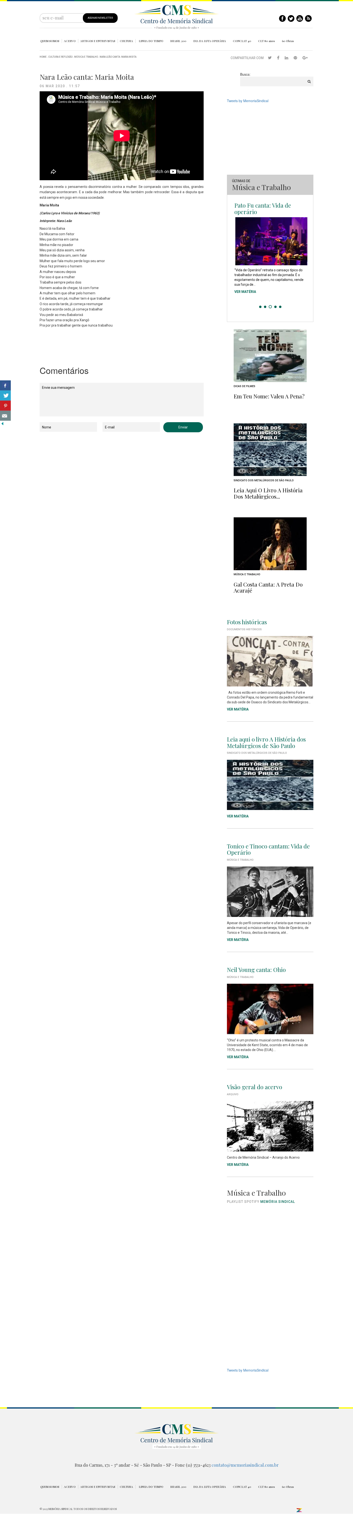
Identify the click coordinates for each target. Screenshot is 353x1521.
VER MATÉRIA (245, 291)
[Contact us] (5, 416)
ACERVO (70, 41)
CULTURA (126, 41)
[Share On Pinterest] (5, 406)
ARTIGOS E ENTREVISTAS (97, 41)
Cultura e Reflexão (60, 57)
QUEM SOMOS (49, 41)
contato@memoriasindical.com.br (245, 1465)
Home (43, 57)
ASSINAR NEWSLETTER (100, 18)
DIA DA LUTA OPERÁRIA (209, 41)
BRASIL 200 (178, 41)
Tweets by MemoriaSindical (247, 100)
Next (307, 256)
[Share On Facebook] (5, 385)
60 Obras (288, 41)
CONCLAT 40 (242, 41)
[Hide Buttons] (2, 423)
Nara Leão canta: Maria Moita (118, 57)
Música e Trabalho (86, 57)
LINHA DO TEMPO (151, 41)
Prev (233, 256)
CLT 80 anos (266, 41)
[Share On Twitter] (5, 395)
